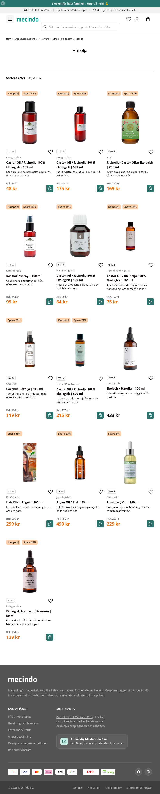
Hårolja (79, 38)
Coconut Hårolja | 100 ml (24, 389)
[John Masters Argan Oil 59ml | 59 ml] (79, 462)
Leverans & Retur (19, 730)
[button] (148, 19)
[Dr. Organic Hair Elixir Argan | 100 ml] (29, 462)
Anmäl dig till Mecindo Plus (74, 717)
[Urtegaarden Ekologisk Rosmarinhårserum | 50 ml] (29, 571)
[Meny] (10, 19)
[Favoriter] (128, 19)
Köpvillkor (94, 787)
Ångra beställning (19, 736)
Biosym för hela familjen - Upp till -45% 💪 (80, 3)
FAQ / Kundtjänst (19, 716)
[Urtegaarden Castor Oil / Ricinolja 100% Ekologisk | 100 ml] (29, 122)
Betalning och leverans (23, 723)
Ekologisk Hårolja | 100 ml (126, 388)
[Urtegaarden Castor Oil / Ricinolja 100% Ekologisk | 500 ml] (79, 122)
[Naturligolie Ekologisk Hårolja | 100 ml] (130, 348)
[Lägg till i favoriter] (50, 152)
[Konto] (137, 19)
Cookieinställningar (139, 787)
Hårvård (45, 38)
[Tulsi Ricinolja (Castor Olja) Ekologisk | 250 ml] (130, 122)
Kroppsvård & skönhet (25, 38)
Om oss (78, 787)
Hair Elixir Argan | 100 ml (24, 502)
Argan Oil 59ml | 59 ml (73, 502)
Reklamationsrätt (19, 750)
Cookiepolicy (114, 787)
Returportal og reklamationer (27, 743)
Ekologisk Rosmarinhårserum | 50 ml (28, 613)
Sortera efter (15, 78)
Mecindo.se (25, 787)
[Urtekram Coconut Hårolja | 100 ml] (29, 349)
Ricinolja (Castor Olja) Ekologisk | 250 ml (130, 164)
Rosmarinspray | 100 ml (24, 276)
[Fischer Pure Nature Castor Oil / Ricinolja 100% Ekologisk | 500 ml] (79, 349)
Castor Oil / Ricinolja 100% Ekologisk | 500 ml (75, 164)
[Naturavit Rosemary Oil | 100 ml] (130, 462)
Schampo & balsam (62, 38)
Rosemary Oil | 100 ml (123, 502)
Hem (8, 38)
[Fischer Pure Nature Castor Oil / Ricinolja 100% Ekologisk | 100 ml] (130, 236)
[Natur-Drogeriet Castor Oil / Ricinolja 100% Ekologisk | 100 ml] (79, 235)
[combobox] (80, 27)
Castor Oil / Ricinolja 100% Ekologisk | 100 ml (25, 164)
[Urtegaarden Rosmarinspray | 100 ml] (29, 236)
